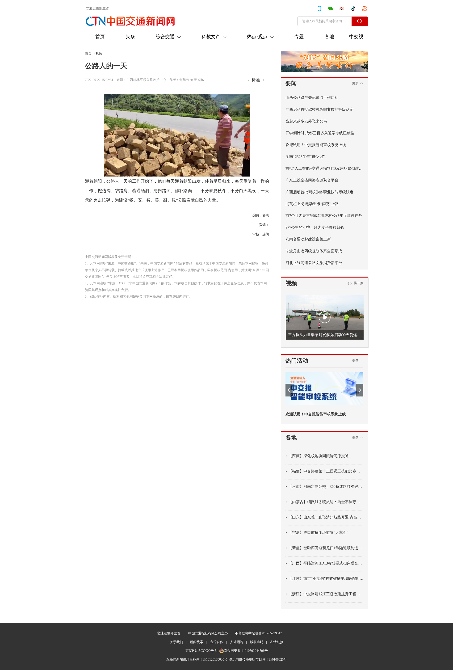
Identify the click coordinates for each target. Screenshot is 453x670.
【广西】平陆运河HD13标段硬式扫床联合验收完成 (325, 563)
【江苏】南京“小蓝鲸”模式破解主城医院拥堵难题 (325, 579)
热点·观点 (257, 36)
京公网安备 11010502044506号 (246, 651)
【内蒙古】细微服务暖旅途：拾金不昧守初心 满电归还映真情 (325, 502)
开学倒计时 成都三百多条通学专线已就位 (319, 133)
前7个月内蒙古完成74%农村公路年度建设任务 (323, 216)
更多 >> (357, 83)
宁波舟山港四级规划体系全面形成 (313, 251)
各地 (329, 36)
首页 (100, 36)
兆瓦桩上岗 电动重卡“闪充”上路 (312, 204)
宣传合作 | (218, 642)
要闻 (291, 83)
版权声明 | (258, 642)
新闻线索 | (198, 642)
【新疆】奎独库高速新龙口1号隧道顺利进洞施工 (325, 548)
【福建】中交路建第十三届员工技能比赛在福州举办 (325, 471)
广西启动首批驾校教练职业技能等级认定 (319, 109)
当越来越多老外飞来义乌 (306, 121)
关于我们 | (178, 642)
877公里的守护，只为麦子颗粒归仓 (314, 227)
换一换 (358, 283)
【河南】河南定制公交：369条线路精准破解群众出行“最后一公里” (325, 487)
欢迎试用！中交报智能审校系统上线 (315, 145)
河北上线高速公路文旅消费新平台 (313, 263)
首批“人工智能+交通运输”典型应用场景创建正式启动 (324, 168)
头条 (130, 36)
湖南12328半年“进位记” (305, 157)
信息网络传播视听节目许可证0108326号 (258, 659)
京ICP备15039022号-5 (201, 651)
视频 (99, 53)
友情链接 (276, 642)
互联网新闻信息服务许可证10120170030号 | (197, 659)
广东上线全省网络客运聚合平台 (311, 180)
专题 (299, 36)
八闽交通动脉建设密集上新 (308, 239)
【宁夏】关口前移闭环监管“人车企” (318, 533)
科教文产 (210, 36)
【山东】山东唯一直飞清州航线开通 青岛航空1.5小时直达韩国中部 (325, 517)
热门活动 (296, 361)
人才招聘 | (238, 642)
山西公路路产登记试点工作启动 (311, 98)
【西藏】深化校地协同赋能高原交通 (318, 456)
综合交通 (165, 36)
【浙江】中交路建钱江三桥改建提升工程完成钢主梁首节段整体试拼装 (325, 594)
